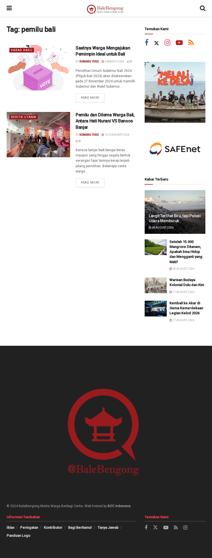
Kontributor (53, 527)
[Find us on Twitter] (156, 43)
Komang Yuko (89, 61)
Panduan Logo (18, 535)
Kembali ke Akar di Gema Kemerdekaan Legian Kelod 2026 (186, 308)
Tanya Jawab (108, 527)
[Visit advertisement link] (175, 92)
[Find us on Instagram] (167, 43)
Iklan (10, 527)
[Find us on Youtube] (179, 43)
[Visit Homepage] (106, 8)
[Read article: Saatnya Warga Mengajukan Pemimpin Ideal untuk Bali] (38, 67)
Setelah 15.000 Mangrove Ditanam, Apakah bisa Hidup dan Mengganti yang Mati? (185, 252)
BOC (111, 506)
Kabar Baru (21, 50)
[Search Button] (202, 8)
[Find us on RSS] (191, 43)
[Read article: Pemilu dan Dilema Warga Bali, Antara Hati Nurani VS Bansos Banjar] (38, 134)
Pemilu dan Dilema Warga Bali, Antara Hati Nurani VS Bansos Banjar (105, 121)
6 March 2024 (114, 61)
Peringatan (29, 527)
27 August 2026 (183, 292)
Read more (93, 96)
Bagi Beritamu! (80, 527)
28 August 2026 (162, 227)
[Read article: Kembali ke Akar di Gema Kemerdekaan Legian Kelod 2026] (156, 308)
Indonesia (123, 506)
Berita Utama (23, 117)
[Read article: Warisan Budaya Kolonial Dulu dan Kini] (156, 285)
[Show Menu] (9, 8)
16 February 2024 (116, 134)
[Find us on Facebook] (147, 43)
